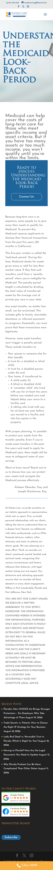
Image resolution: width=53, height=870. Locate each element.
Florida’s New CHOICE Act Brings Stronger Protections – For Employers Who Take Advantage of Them (27, 713)
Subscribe (11, 837)
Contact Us (26, 196)
